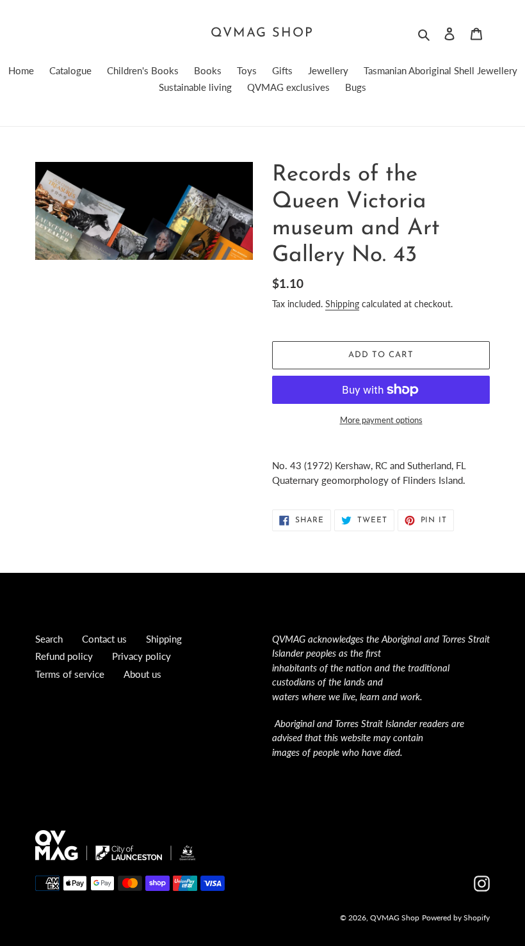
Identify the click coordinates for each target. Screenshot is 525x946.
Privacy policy (141, 656)
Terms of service (69, 674)
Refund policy (64, 656)
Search (49, 639)
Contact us (104, 639)
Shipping (342, 303)
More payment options (381, 420)
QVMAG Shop (262, 33)
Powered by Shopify (456, 917)
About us (142, 674)
